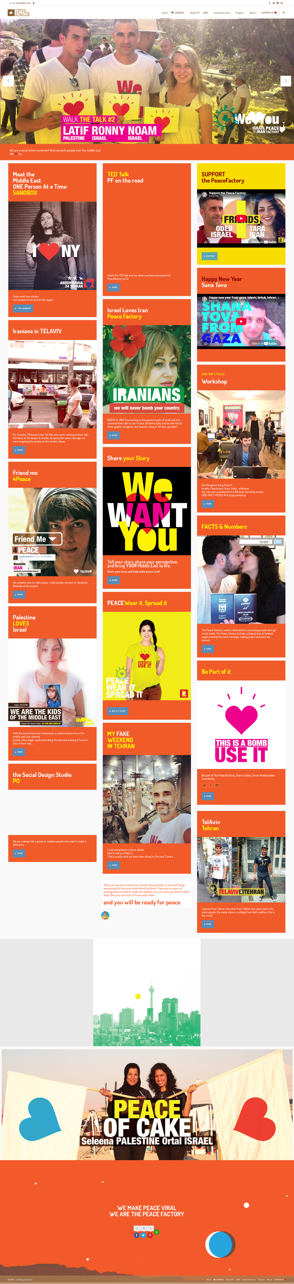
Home (209, 1279)
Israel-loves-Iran (249, 1279)
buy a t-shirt (119, 711)
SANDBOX (220, 1279)
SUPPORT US (279, 1279)
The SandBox (24, 308)
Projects (261, 1279)
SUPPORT (210, 256)
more (20, 450)
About (269, 1279)
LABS (238, 1279)
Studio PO (230, 1279)
